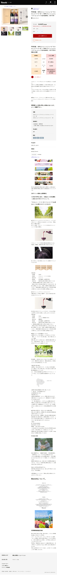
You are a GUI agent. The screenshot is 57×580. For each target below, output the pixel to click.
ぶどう (15, 6)
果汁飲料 (11, 6)
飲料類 (7, 6)
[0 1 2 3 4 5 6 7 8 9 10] (39, 31)
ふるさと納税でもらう (42, 35)
